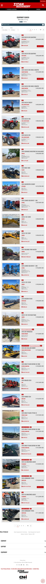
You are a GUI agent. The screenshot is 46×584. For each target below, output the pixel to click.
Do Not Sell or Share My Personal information (21, 568)
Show (11, 27)
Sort (2, 27)
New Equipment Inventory (20, 532)
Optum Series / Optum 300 (27, 534)
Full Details (40, 46)
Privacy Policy (22, 560)
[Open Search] (43, 5)
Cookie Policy (36, 568)
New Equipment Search (34, 532)
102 (40, 29)
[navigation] (21, 5)
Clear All (25, 21)
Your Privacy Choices (5, 568)
